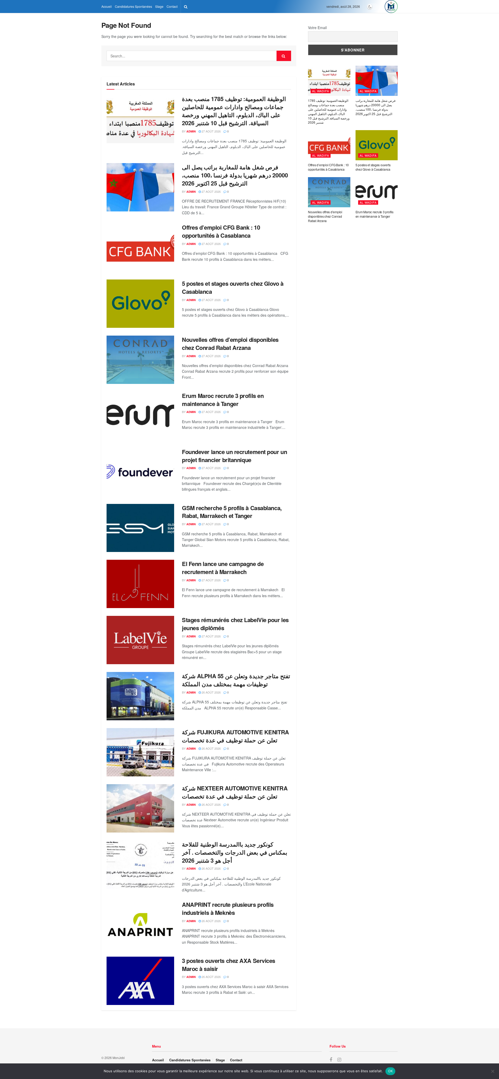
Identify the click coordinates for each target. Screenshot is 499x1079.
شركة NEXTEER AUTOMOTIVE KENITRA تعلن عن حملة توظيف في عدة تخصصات (234, 792)
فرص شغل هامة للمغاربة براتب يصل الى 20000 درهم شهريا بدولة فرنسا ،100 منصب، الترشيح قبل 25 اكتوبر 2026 (235, 175)
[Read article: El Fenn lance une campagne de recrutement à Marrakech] (140, 584)
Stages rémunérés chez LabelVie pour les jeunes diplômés (235, 624)
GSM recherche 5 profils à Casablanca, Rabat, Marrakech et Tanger (232, 512)
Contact (172, 6)
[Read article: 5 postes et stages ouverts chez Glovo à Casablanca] (140, 303)
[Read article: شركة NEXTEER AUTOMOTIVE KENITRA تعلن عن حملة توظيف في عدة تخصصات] (140, 808)
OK (390, 1071)
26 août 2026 (211, 692)
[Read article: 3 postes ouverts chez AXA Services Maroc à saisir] (140, 981)
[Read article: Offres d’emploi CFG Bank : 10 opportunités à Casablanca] (140, 247)
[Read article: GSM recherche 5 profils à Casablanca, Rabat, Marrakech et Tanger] (140, 528)
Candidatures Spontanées (133, 6)
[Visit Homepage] (391, 6)
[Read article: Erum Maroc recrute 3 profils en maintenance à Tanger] (140, 416)
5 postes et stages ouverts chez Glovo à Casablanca (233, 287)
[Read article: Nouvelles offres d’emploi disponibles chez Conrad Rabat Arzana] (140, 360)
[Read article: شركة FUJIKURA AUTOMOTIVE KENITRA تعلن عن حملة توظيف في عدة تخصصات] (140, 752)
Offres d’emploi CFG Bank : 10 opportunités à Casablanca (221, 231)
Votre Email (317, 27)
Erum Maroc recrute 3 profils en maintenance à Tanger (223, 399)
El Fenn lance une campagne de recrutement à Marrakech (223, 568)
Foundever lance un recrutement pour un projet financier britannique (234, 456)
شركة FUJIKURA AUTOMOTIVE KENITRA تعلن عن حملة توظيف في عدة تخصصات (235, 736)
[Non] (492, 1071)
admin (191, 131)
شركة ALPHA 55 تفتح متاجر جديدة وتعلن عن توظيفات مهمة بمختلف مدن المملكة (236, 680)
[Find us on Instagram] (339, 1060)
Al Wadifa (320, 91)
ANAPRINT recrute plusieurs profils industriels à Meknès (228, 908)
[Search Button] (185, 6)
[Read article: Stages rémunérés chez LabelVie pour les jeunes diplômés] (140, 640)
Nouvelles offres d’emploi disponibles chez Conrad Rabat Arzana (230, 343)
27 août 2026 (211, 131)
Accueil (106, 6)
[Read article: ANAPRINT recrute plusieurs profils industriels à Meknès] (140, 925)
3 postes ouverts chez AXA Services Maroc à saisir (228, 964)
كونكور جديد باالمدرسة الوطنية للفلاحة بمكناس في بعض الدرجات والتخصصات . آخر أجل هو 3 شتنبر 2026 (234, 852)
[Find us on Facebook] (331, 1060)
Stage (159, 6)
